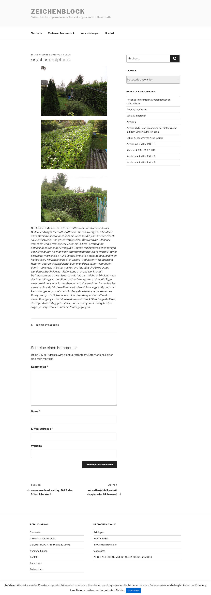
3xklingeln (98, 532)
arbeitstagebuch (47, 325)
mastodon (141, 109)
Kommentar (39, 366)
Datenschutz (37, 569)
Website (36, 445)
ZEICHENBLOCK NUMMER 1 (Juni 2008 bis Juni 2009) (122, 557)
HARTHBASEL (101, 538)
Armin (129, 121)
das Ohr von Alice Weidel (150, 137)
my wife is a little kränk (105, 544)
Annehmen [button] (133, 590)
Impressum (36, 563)
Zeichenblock (58, 11)
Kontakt (109, 33)
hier (122, 590)
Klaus (67, 55)
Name (35, 411)
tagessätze (99, 550)
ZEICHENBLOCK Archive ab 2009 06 (50, 544)
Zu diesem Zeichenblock (61, 33)
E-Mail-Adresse (42, 428)
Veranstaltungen (90, 33)
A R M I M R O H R (145, 143)
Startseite (36, 33)
